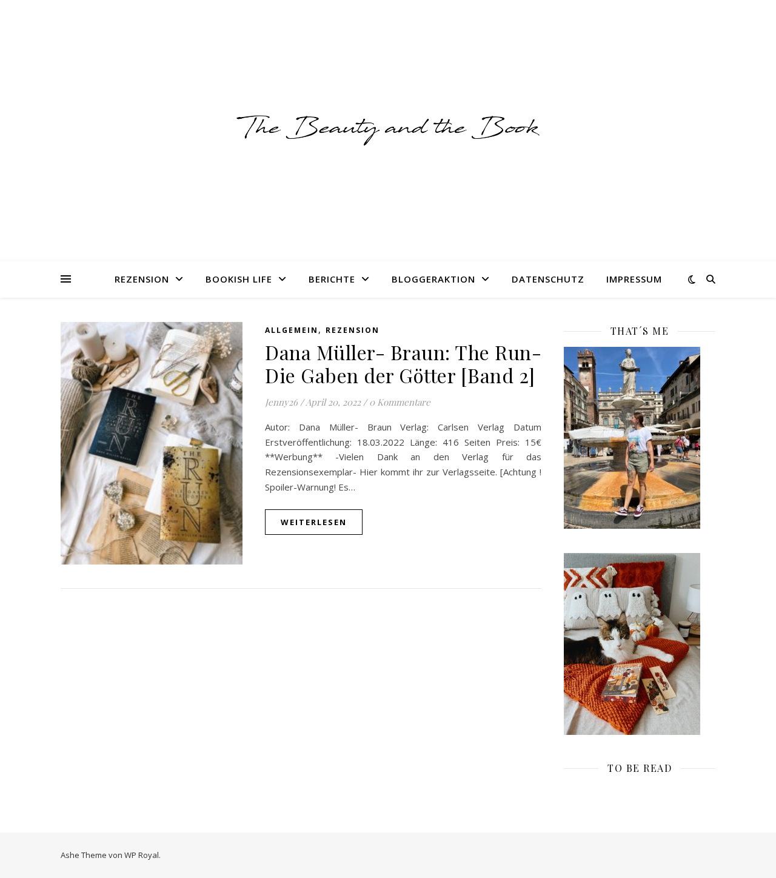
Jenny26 (281, 402)
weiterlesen (314, 522)
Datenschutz (548, 279)
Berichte (332, 279)
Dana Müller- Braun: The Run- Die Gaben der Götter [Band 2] (403, 363)
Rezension (142, 279)
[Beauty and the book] (388, 130)
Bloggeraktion (433, 279)
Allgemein (291, 330)
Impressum (634, 279)
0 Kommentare (399, 402)
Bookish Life (239, 279)
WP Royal (141, 855)
